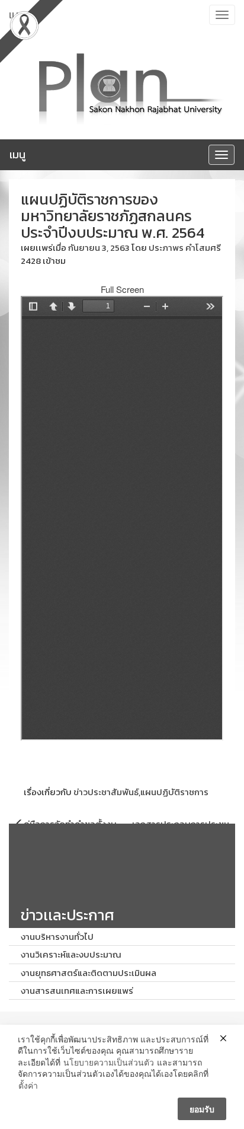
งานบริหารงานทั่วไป (57, 936)
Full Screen (122, 289)
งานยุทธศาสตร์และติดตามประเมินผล (88, 973)
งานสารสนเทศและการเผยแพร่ (77, 990)
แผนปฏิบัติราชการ (174, 792)
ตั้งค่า (28, 1085)
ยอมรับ (202, 1109)
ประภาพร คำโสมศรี (185, 247)
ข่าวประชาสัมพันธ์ (106, 792)
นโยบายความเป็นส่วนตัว (108, 1062)
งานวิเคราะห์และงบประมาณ (71, 954)
